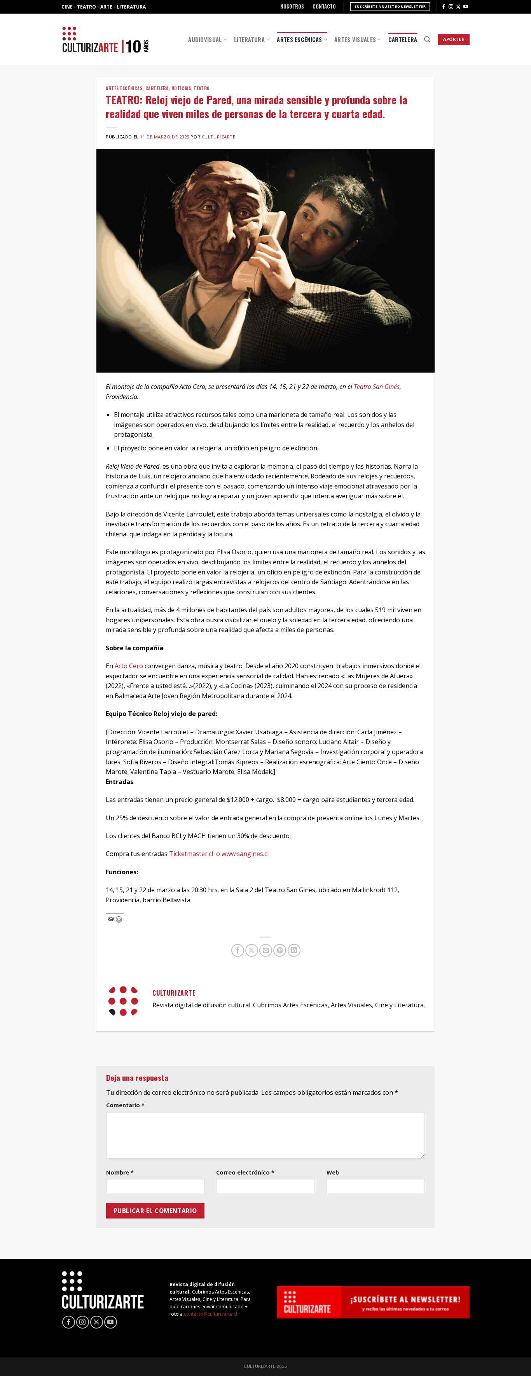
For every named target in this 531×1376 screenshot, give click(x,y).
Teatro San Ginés (377, 386)
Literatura (249, 39)
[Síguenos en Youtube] (465, 7)
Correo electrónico (245, 1172)
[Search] (427, 39)
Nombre (120, 1172)
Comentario (125, 1105)
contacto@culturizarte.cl (210, 1314)
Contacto (324, 6)
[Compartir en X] (251, 950)
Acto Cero (129, 666)
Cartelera (402, 39)
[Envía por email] (265, 950)
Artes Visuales (355, 39)
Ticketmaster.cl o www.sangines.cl (219, 853)
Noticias (181, 88)
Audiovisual (205, 39)
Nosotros (292, 6)
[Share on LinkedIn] (294, 950)
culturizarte (219, 137)
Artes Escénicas (299, 39)
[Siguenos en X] (458, 7)
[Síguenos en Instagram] (451, 7)
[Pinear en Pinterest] (279, 950)
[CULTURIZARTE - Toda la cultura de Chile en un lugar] (105, 39)
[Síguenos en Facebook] (443, 7)
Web (333, 1172)
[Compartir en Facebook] (237, 950)
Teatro (202, 88)
